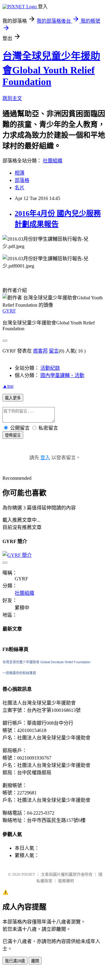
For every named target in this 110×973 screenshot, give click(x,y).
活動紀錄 (50, 368)
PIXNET (28, 874)
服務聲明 (66, 881)
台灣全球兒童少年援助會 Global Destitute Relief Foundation (46, 662)
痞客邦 (40, 350)
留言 (54, 350)
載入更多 (13, 398)
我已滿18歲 (15, 961)
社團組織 (52, 160)
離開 (35, 961)
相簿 (19, 173)
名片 (19, 187)
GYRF (9, 310)
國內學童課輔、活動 (62, 375)
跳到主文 (12, 98)
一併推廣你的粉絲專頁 (19, 673)
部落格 (22, 180)
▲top (7, 386)
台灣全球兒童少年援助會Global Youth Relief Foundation (51, 68)
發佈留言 (13, 435)
